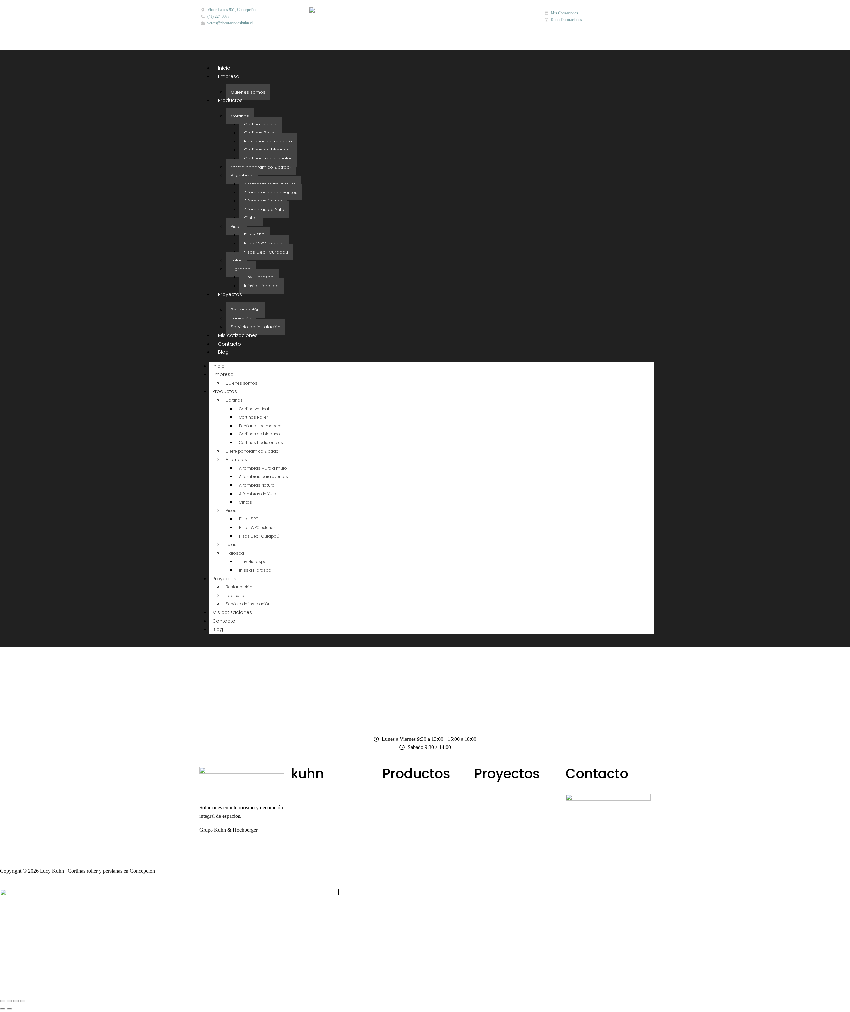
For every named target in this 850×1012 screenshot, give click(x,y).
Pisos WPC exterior (264, 243)
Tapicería (241, 318)
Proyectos (230, 294)
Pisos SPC (254, 235)
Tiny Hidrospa (259, 277)
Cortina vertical (260, 124)
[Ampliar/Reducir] (2, 1001)
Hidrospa (241, 269)
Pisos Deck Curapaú (266, 252)
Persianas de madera (268, 141)
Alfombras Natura (263, 201)
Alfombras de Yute (264, 209)
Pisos (236, 226)
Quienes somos (248, 92)
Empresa (228, 76)
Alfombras (242, 175)
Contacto (229, 344)
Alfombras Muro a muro (270, 184)
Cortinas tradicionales (268, 158)
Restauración (245, 310)
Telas (236, 260)
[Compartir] (16, 1001)
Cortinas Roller (260, 133)
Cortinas (240, 116)
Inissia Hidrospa (261, 286)
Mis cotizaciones (238, 335)
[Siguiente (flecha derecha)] (9, 1009)
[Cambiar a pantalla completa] (9, 1001)
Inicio (224, 68)
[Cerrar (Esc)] (22, 1001)
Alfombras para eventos (270, 192)
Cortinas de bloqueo (267, 150)
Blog (223, 352)
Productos (230, 100)
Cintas (251, 218)
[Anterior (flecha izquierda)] (2, 1009)
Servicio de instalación (255, 327)
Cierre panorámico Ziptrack (261, 167)
